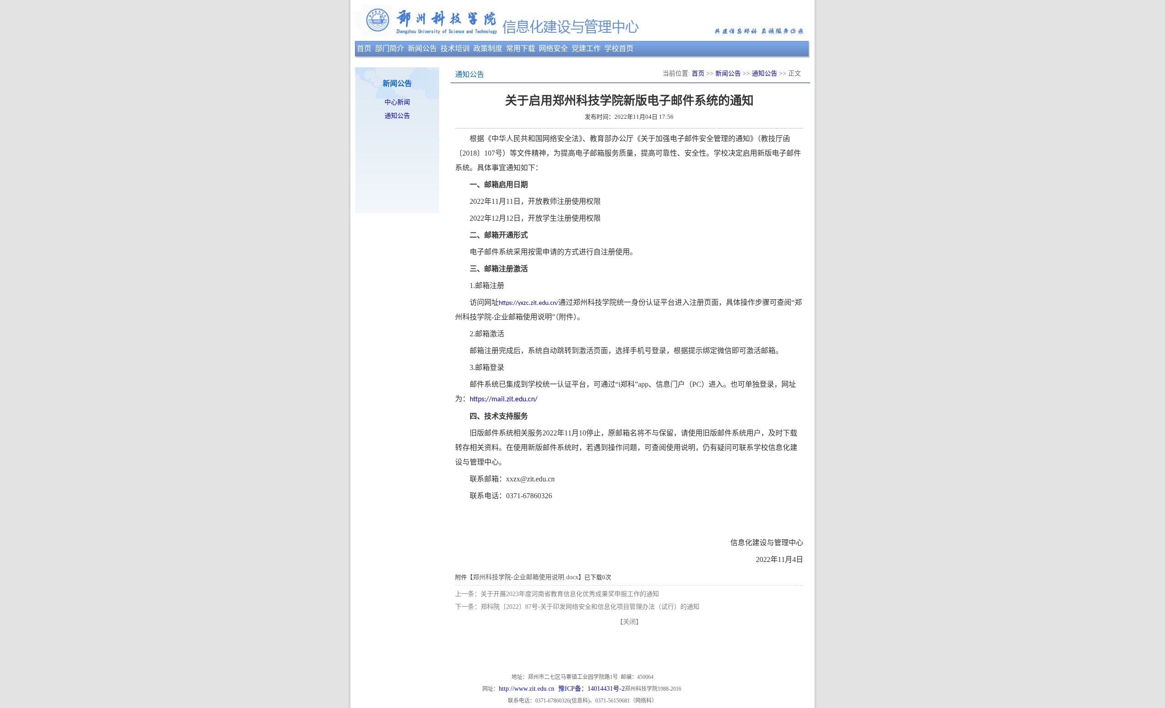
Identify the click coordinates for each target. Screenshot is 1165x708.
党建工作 (586, 48)
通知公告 (397, 115)
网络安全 (553, 48)
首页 (364, 48)
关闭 (629, 621)
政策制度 (487, 48)
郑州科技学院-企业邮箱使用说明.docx (525, 577)
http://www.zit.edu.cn (526, 688)
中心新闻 (397, 102)
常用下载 (520, 48)
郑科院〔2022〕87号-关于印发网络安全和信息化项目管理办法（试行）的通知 (590, 606)
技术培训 (455, 48)
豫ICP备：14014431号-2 (591, 688)
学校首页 (618, 48)
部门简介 (389, 48)
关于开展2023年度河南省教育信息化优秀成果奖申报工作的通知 (570, 594)
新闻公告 (422, 48)
